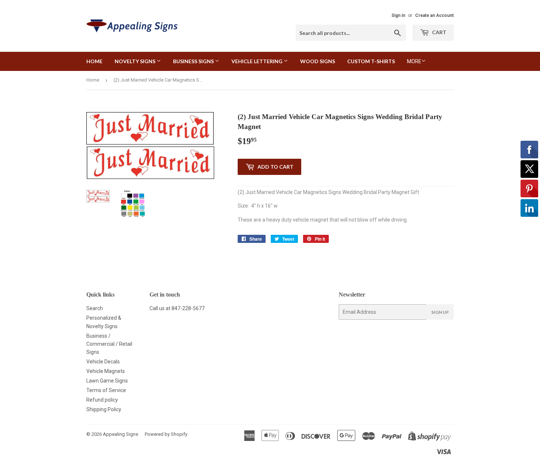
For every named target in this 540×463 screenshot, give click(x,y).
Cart (438, 32)
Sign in (398, 15)
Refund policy (102, 400)
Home (94, 61)
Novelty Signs (135, 61)
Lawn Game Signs (107, 381)
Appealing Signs (120, 434)
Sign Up (440, 312)
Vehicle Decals (103, 362)
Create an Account (434, 15)
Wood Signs (317, 61)
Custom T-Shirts (371, 61)
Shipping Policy (103, 409)
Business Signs (194, 61)
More (414, 61)
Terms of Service (106, 390)
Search (94, 308)
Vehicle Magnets (105, 371)
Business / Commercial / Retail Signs (109, 344)
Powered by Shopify (166, 434)
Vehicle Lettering (257, 61)
